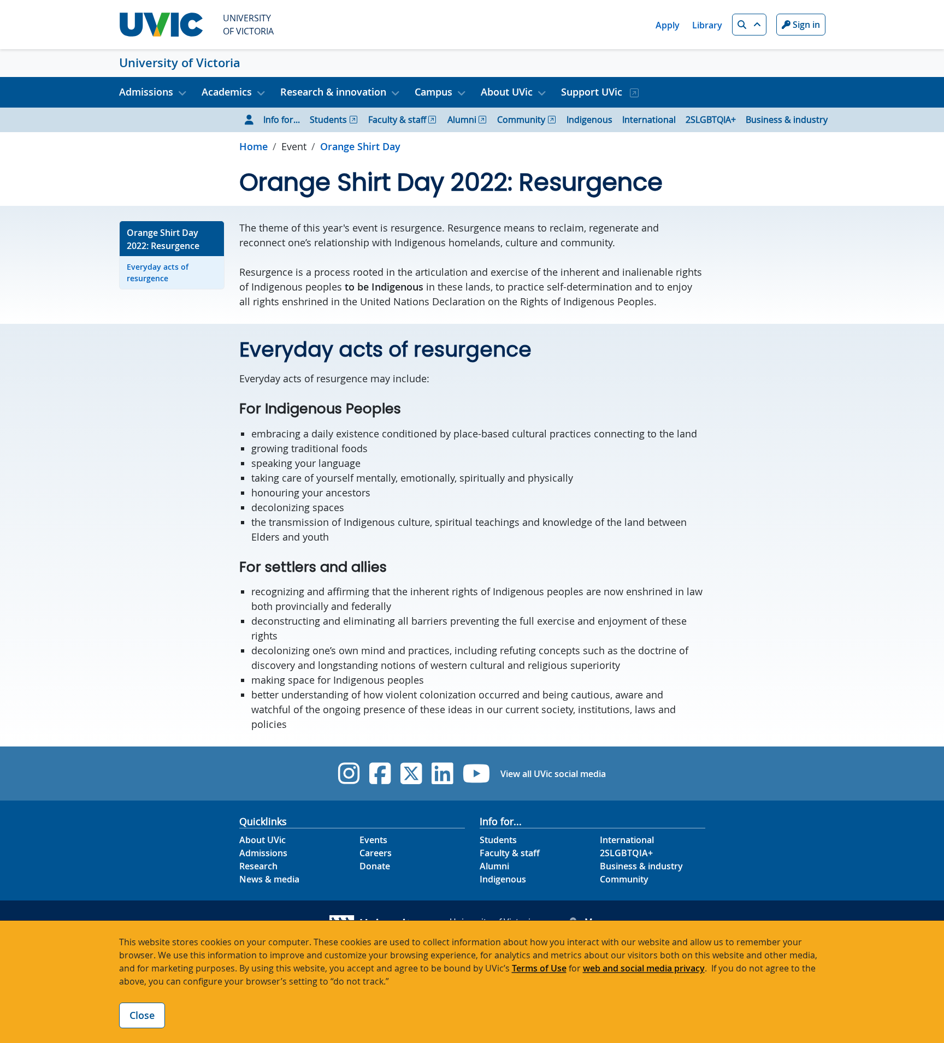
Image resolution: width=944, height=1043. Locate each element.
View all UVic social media (553, 774)
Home (253, 146)
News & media (269, 879)
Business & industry (787, 120)
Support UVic (593, 91)
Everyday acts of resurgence (157, 272)
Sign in (805, 25)
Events (373, 840)
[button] (749, 24)
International (649, 120)
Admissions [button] (146, 91)
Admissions (263, 853)
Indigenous (589, 120)
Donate (374, 866)
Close (142, 1015)
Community (521, 120)
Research (258, 866)
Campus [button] (433, 91)
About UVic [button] (507, 91)
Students (328, 120)
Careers (375, 853)
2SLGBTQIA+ (711, 120)
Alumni (461, 120)
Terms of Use (539, 968)
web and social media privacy (644, 968)
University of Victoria (179, 63)
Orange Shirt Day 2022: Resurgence (163, 239)
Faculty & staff (397, 120)
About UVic (262, 840)
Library (707, 25)
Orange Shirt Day (360, 146)
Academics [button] (227, 91)
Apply (668, 25)
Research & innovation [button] (333, 91)
